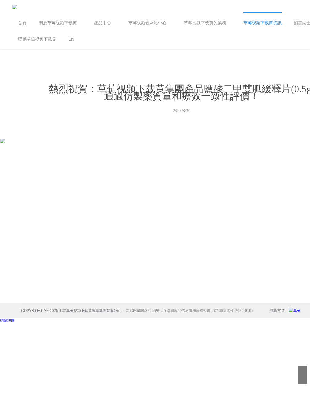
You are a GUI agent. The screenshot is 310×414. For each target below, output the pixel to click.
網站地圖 (7, 320)
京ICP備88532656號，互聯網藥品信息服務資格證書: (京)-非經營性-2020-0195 (189, 311)
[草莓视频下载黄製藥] (296, 311)
